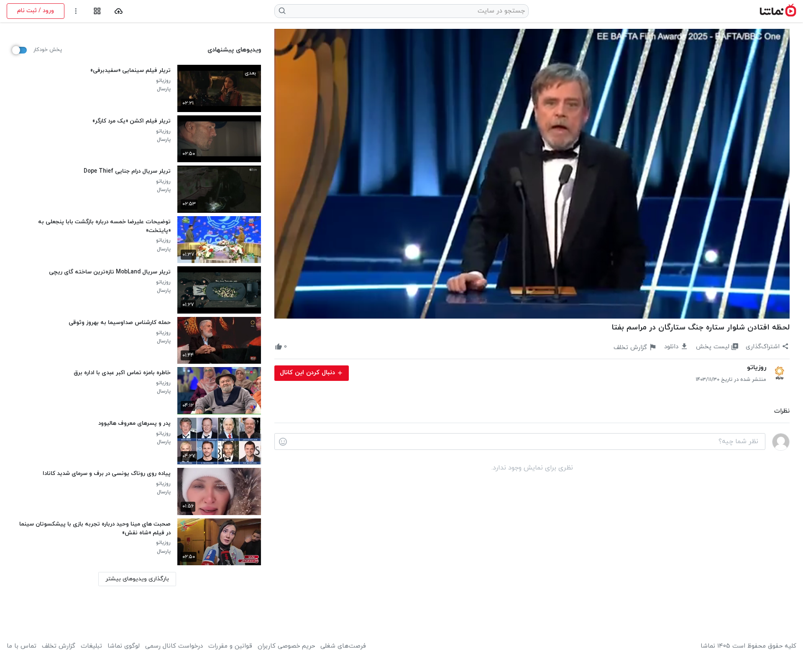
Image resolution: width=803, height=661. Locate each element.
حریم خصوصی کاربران (286, 646)
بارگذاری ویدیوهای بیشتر (137, 579)
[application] (532, 174)
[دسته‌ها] (97, 11)
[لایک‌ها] (294, 347)
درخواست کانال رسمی (174, 646)
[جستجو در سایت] (282, 11)
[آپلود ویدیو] (118, 11)
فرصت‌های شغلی (343, 646)
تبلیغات (91, 646)
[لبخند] (283, 442)
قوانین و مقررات (230, 646)
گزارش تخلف (58, 646)
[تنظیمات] (76, 11)
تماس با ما (21, 646)
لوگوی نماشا (123, 646)
